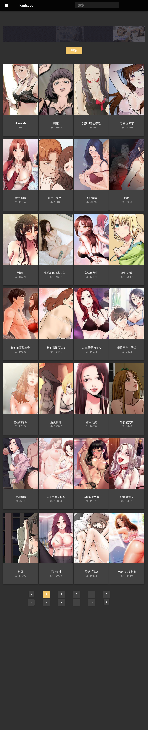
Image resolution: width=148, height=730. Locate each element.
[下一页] (106, 602)
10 (91, 602)
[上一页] (31, 594)
